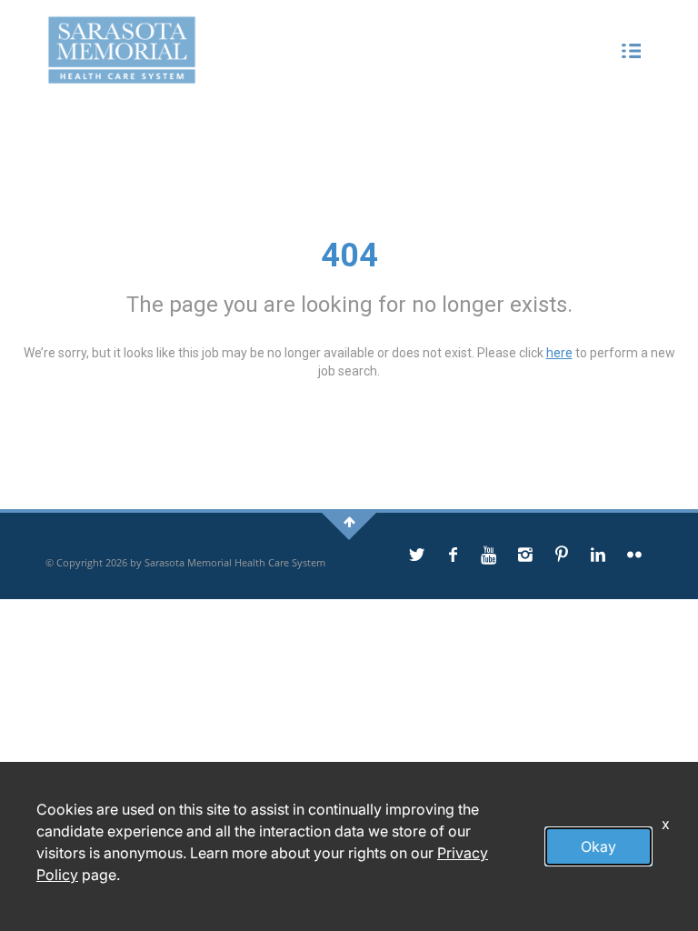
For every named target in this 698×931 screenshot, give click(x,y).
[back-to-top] (349, 521)
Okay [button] (598, 846)
